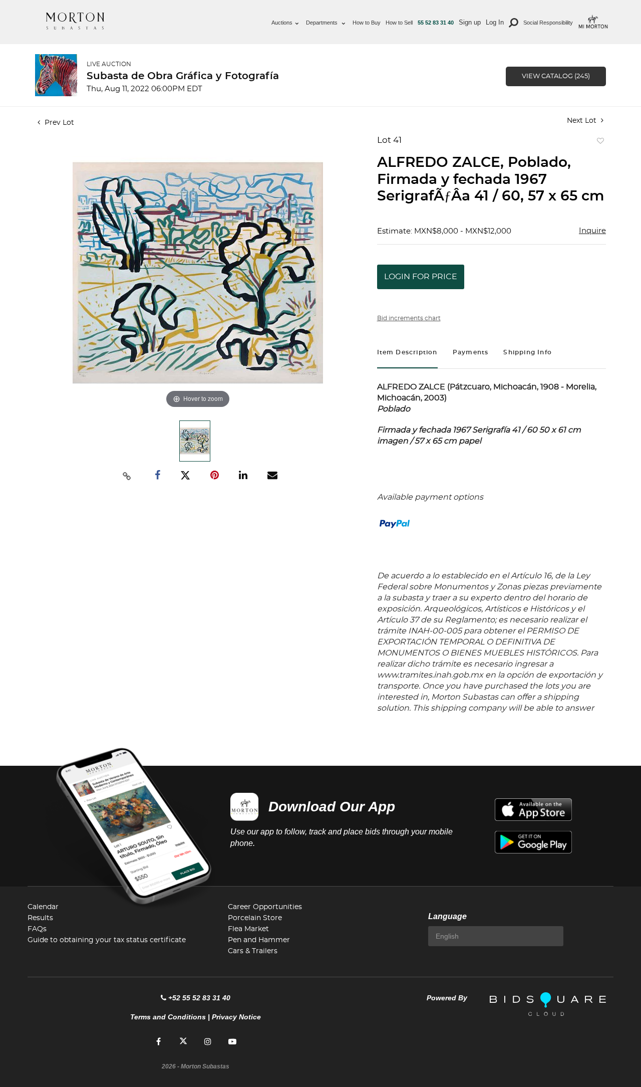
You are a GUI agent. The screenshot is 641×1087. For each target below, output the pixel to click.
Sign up (470, 22)
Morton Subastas (75, 21)
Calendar (43, 907)
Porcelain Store (255, 918)
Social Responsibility (548, 23)
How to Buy (367, 23)
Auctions (281, 23)
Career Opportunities (265, 907)
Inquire (592, 231)
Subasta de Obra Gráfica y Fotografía (183, 76)
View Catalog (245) (556, 76)
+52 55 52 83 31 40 (199, 998)
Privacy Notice (236, 1017)
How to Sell (399, 23)
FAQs (37, 929)
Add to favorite (598, 143)
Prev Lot (58, 122)
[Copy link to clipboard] (127, 476)
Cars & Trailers (252, 951)
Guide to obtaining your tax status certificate (107, 940)
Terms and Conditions (168, 1017)
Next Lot (582, 120)
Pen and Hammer (259, 940)
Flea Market (248, 929)
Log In (495, 22)
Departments (322, 23)
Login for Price (420, 277)
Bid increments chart (409, 318)
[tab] (407, 353)
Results (40, 918)
